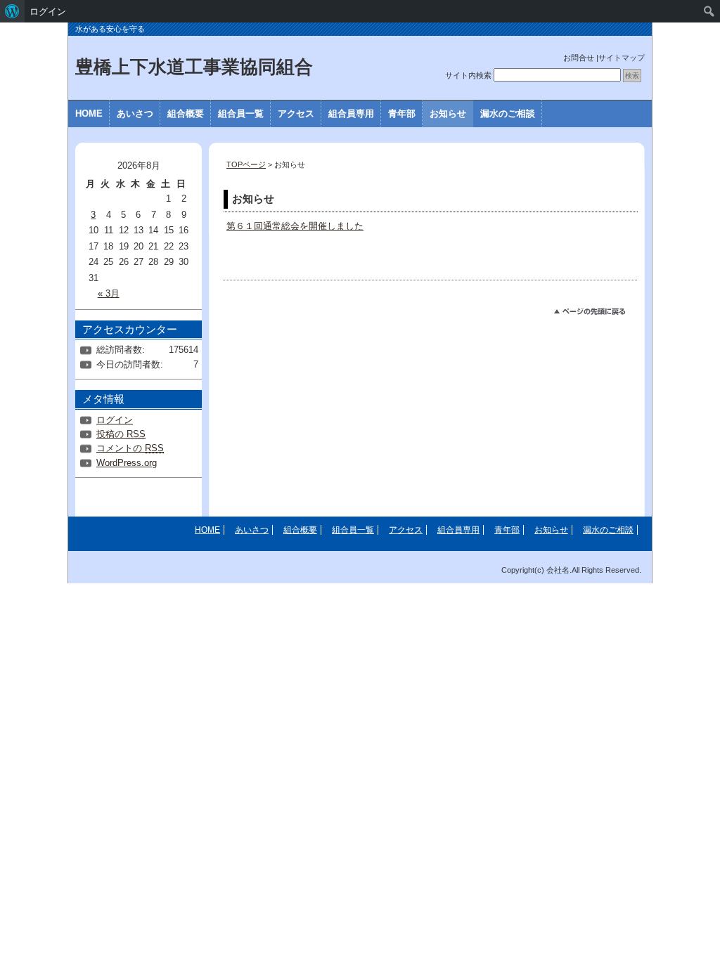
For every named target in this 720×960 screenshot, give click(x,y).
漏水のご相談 (507, 113)
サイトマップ (621, 57)
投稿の (121, 434)
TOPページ (246, 164)
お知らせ (448, 113)
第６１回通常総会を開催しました (295, 226)
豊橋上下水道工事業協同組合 (194, 67)
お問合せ (578, 57)
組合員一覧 (241, 113)
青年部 (402, 113)
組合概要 (185, 113)
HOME (89, 113)
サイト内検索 (468, 75)
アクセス (296, 113)
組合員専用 (351, 113)
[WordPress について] (12, 11)
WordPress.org (126, 463)
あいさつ (135, 113)
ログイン (114, 420)
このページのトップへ (596, 313)
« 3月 (109, 293)
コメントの (130, 448)
